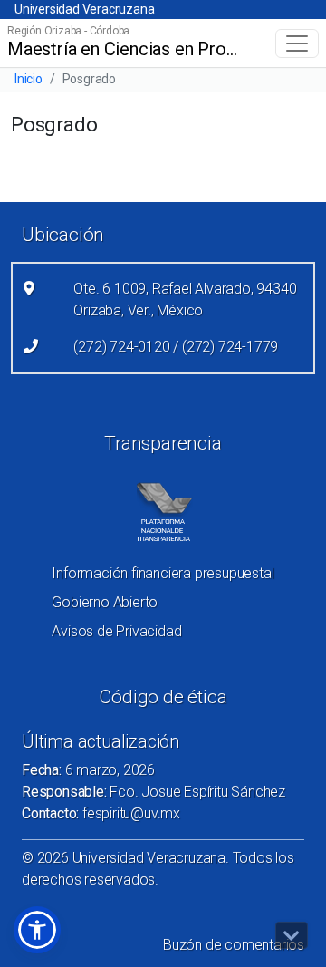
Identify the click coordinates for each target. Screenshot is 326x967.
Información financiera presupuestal (162, 573)
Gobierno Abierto (105, 602)
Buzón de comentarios (233, 944)
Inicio (28, 79)
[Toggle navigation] (297, 43)
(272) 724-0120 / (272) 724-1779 (175, 346)
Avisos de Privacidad (116, 631)
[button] (37, 930)
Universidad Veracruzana (84, 9)
